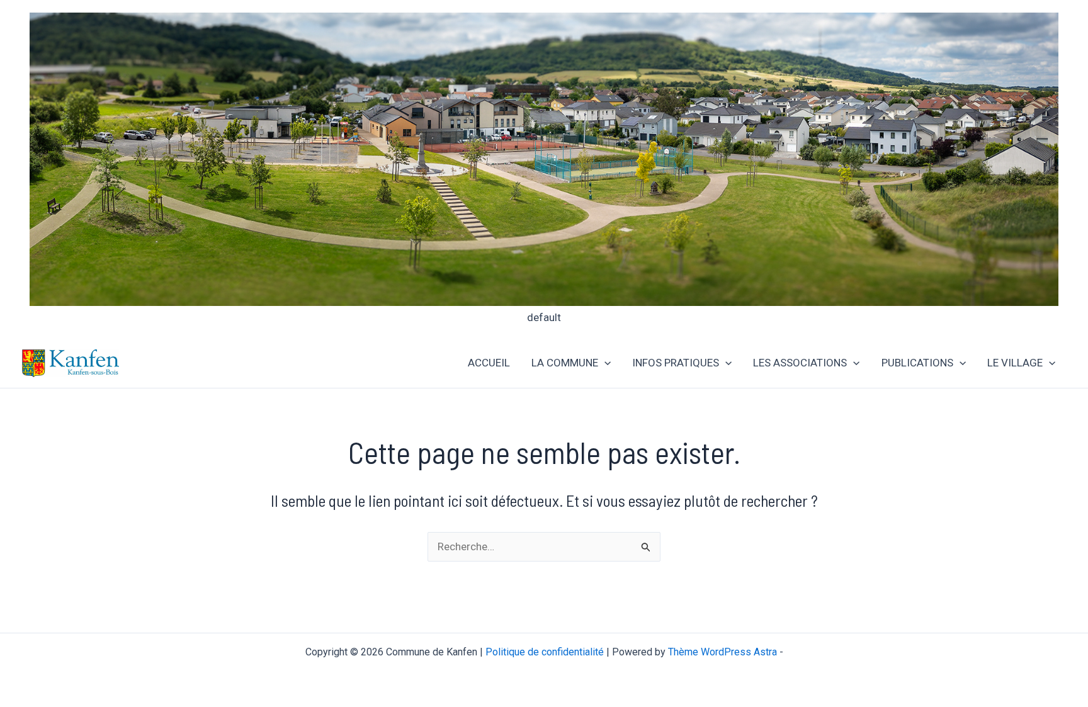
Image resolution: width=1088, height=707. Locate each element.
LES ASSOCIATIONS (800, 362)
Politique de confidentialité (544, 652)
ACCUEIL (489, 362)
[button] (604, 363)
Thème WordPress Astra (722, 652)
